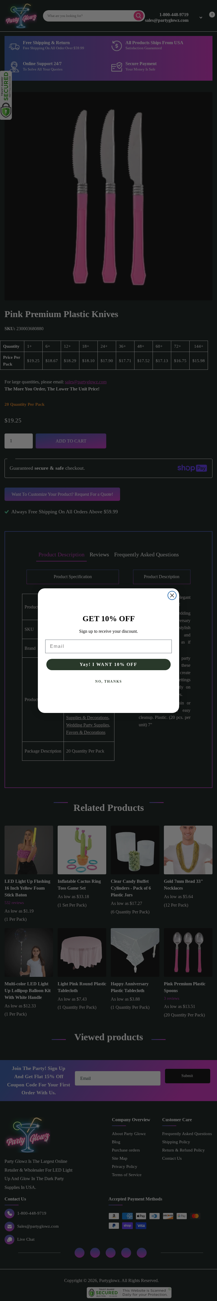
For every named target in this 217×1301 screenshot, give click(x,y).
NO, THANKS (108, 681)
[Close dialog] (172, 595)
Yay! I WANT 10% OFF (108, 664)
